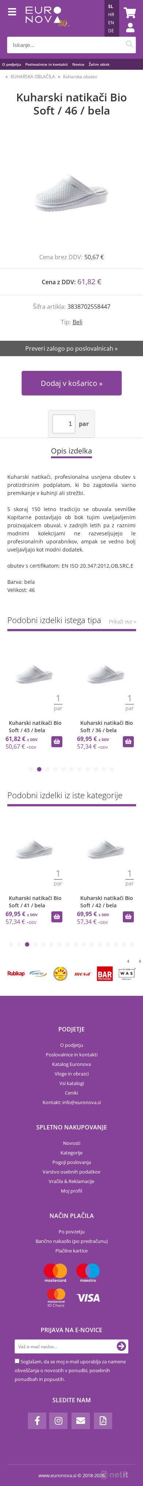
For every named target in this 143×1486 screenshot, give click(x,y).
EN (111, 22)
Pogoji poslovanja (71, 1162)
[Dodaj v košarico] (56, 741)
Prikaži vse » (122, 621)
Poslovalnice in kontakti (46, 64)
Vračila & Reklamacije (71, 1181)
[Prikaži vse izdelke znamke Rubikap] (16, 973)
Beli (77, 322)
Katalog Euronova (71, 1064)
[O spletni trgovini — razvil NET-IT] (114, 1475)
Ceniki (71, 1092)
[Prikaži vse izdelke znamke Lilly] (60, 973)
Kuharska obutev (80, 76)
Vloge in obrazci (72, 1073)
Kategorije (71, 1152)
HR (111, 14)
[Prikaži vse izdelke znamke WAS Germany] (127, 973)
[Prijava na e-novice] (121, 1346)
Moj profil (71, 1190)
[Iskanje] (129, 45)
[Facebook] (37, 1421)
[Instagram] (58, 1421)
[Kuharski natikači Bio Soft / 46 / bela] (71, 192)
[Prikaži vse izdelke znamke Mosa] (82, 973)
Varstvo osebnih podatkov (71, 1171)
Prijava (126, 35)
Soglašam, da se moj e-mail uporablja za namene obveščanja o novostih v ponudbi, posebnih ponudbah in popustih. (70, 1370)
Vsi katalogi (71, 1083)
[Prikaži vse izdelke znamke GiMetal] (38, 973)
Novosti (71, 1143)
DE (111, 31)
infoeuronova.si (81, 1102)
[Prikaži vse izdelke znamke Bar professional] (104, 973)
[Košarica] (128, 13)
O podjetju (11, 64)
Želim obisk (99, 64)
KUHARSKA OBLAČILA (33, 76)
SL (110, 6)
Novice (78, 64)
